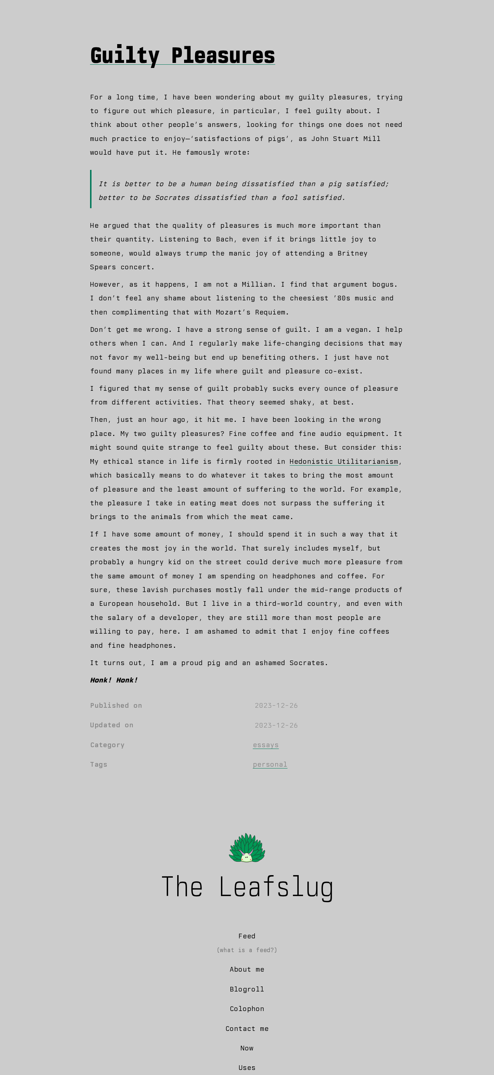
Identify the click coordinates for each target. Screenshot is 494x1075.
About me (247, 969)
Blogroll (247, 989)
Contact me (247, 1028)
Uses (247, 1067)
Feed (247, 936)
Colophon (247, 1009)
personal (270, 764)
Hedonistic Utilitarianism (344, 461)
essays (266, 745)
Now (247, 1048)
